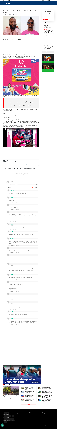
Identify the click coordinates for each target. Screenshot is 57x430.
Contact (12, 0)
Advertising (30, 413)
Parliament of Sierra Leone (7, 420)
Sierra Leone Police (6, 414)
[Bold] (10, 184)
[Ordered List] (15, 184)
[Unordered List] (16, 184)
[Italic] (11, 184)
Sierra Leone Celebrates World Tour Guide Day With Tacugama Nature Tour (19, 105)
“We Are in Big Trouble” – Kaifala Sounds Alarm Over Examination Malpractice (48, 26)
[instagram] (43, 0)
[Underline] (13, 184)
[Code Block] (18, 184)
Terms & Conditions (44, 413)
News (17, 412)
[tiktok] (44, 0)
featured (8, 417)
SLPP (4, 417)
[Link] (20, 184)
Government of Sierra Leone (10, 161)
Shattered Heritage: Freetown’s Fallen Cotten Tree (10, 396)
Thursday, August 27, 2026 (6, 0)
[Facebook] (42, 0)
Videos (17, 414)
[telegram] (47, 0)
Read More (28, 404)
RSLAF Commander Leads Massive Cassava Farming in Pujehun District (18, 101)
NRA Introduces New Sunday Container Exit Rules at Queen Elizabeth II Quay (48, 31)
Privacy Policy (44, 412)
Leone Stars (13, 420)
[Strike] (14, 184)
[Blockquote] (17, 184)
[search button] (14, 0)
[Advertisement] (38, 3)
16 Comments (15, 14)
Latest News (45, 22)
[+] (22, 184)
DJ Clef (4, 161)
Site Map (30, 414)
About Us (30, 412)
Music (17, 413)
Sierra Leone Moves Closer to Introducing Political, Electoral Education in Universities (48, 41)
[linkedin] (48, 0)
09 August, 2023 (6, 14)
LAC (15, 161)
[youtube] (49, 0)
